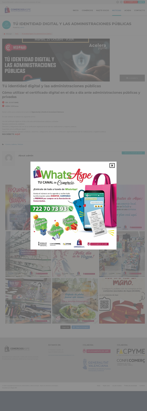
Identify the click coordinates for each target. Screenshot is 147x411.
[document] (73, 205)
